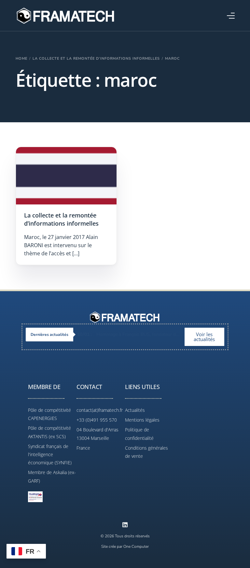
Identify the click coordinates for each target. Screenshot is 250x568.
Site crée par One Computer (125, 546)
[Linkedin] (125, 525)
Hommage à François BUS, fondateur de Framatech (130, 334)
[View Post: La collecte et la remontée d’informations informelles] (66, 175)
